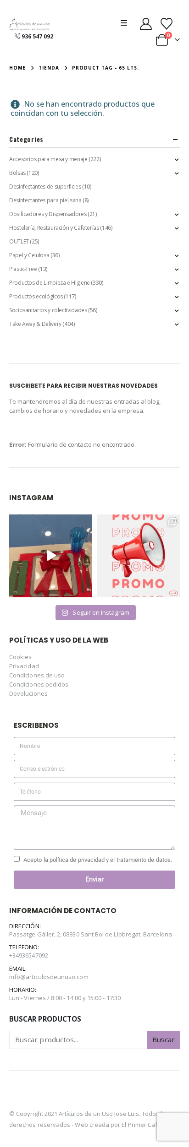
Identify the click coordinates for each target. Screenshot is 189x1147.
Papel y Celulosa (29, 255)
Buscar (163, 1039)
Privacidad (24, 666)
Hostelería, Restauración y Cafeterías (54, 228)
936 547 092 (37, 36)
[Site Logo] (29, 24)
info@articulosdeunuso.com (49, 977)
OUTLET (19, 241)
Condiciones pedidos (38, 684)
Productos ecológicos (36, 296)
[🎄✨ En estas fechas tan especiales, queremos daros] (50, 555)
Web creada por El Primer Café (118, 1124)
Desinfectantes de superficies (45, 186)
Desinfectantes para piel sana (45, 200)
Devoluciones (28, 693)
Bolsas (17, 173)
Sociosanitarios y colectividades (48, 310)
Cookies (20, 657)
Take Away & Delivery (35, 324)
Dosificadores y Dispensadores (48, 214)
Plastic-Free (23, 269)
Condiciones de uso (37, 675)
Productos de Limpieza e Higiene (49, 283)
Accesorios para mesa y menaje (48, 159)
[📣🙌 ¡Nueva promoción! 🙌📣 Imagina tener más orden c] (138, 555)
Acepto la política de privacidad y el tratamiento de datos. (97, 859)
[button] (126, 23)
